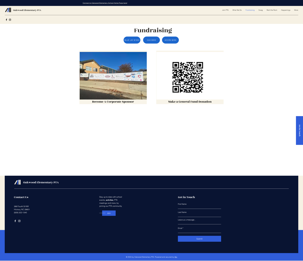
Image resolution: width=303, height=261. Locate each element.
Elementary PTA (32, 10)
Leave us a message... (187, 220)
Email (180, 228)
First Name (182, 204)
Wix (176, 257)
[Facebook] (6, 19)
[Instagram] (10, 19)
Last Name (182, 212)
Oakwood (18, 10)
